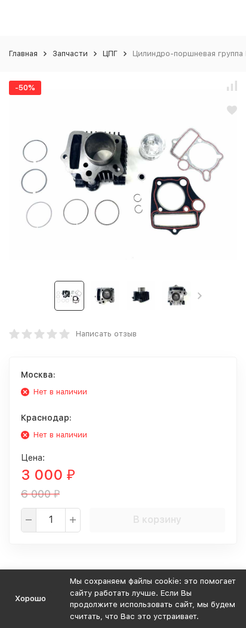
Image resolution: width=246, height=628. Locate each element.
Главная (23, 53)
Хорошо (30, 598)
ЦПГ (110, 53)
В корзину (157, 519)
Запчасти (70, 53)
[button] (200, 296)
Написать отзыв (106, 333)
